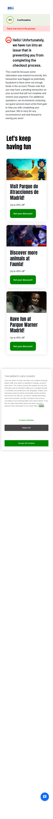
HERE (41, 406)
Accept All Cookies (26, 443)
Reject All (26, 428)
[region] (26, 409)
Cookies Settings (26, 420)
